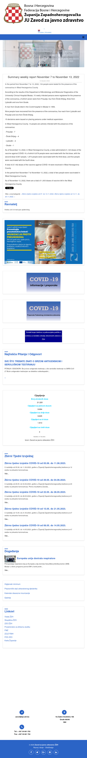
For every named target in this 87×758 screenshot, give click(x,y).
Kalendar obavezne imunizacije (17, 593)
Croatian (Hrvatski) (44, 32)
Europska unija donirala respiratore (36, 558)
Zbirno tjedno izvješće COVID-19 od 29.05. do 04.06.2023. (35, 479)
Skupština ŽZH (11, 620)
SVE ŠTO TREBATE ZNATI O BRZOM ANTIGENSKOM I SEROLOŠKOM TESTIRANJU (33, 362)
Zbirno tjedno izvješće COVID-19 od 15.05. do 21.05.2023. (35, 508)
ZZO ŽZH (8, 623)
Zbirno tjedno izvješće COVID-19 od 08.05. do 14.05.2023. (35, 525)
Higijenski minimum (12, 584)
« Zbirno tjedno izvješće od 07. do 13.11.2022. (37, 194)
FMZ (6, 630)
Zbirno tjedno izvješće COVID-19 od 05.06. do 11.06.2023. (35, 463)
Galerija (8, 597)
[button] (38, 65)
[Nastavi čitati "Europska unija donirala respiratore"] (10, 558)
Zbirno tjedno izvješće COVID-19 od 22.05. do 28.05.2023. (35, 492)
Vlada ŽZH (9, 616)
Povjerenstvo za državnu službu (17, 627)
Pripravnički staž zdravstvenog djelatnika (21, 588)
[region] (43, 53)
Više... (7, 473)
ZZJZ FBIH (9, 633)
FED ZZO (8, 637)
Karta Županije (10, 640)
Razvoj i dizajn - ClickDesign (43, 747)
